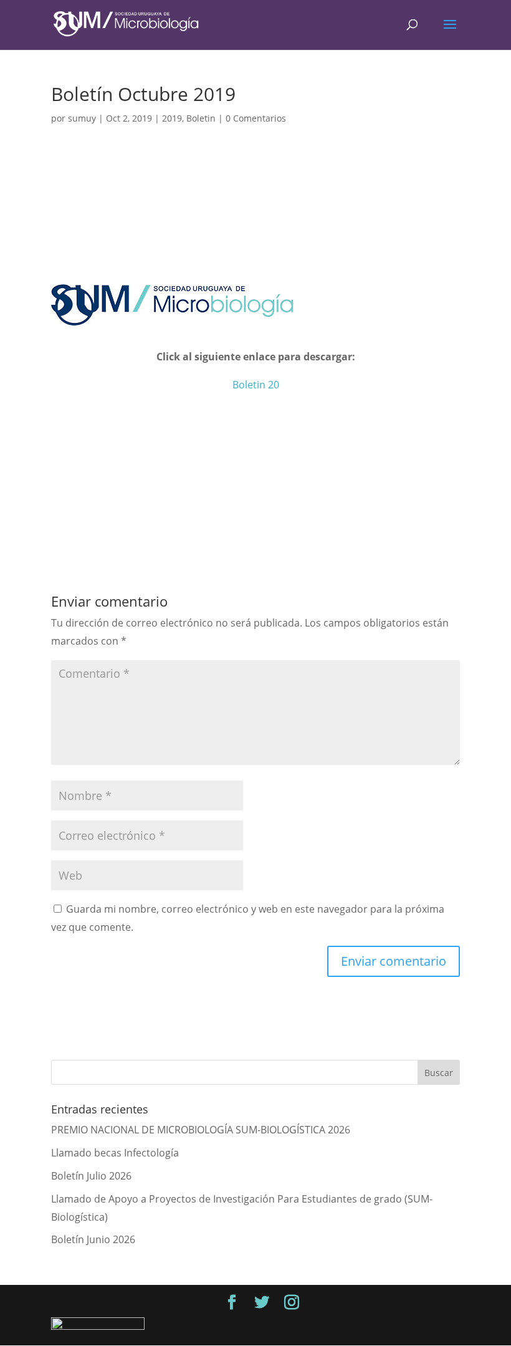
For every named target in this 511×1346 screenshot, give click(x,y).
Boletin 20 (255, 385)
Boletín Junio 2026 (93, 1239)
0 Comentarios (256, 118)
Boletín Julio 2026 (91, 1176)
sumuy (82, 118)
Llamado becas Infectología (115, 1153)
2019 (172, 118)
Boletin (201, 118)
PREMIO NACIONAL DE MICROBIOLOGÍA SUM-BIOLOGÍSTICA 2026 (200, 1130)
